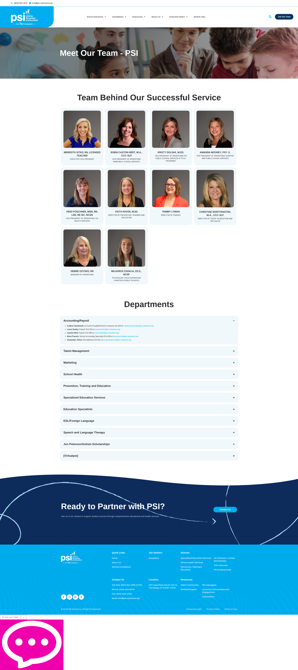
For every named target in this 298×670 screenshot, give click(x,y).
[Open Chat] (31, 645)
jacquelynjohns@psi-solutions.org (117, 340)
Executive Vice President (82, 159)
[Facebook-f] (63, 597)
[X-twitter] (81, 597)
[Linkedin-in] (75, 597)
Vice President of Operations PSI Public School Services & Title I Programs (171, 158)
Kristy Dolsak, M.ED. (171, 152)
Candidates (118, 17)
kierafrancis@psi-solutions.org (125, 336)
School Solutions (95, 17)
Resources (137, 17)
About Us (155, 17)
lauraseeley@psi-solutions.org (107, 329)
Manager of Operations (82, 274)
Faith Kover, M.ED (126, 211)
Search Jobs (199, 17)
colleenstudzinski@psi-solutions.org (139, 326)
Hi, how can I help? (10, 617)
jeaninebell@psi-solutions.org (106, 333)
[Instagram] (69, 597)
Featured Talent (177, 17)
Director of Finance (171, 215)
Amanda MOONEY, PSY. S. (215, 152)
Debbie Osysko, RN (82, 271)
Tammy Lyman (171, 211)
